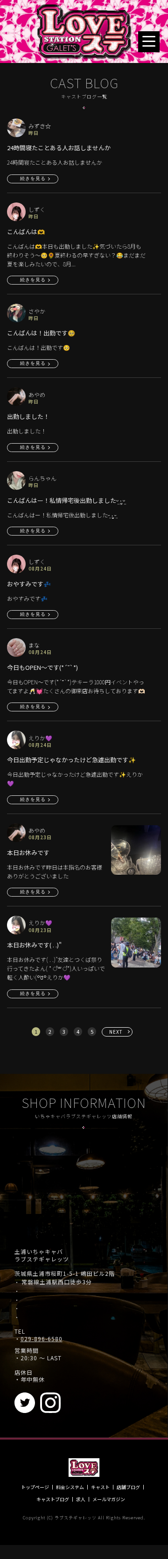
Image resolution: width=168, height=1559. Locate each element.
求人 (80, 1499)
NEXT (116, 1031)
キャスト (100, 1487)
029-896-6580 (42, 1339)
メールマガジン (108, 1499)
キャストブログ (52, 1499)
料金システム (70, 1487)
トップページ (35, 1487)
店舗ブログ (128, 1487)
